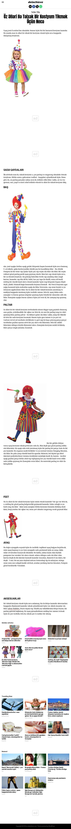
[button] (3, 2)
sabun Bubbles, (14, 608)
